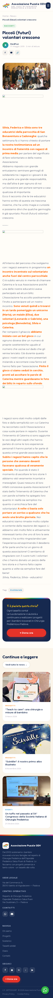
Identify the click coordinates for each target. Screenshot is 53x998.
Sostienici (6, 941)
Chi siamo (7, 931)
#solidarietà (16, 590)
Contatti (6, 956)
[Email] (12, 914)
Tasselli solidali (9, 946)
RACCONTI (9, 26)
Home (5, 16)
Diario (5, 951)
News (13, 16)
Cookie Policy (23, 994)
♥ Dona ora (26, 632)
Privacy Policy (8, 994)
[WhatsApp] (5, 914)
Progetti (6, 936)
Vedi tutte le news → (16, 664)
